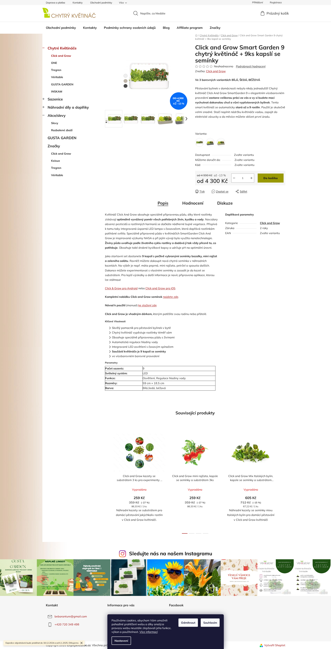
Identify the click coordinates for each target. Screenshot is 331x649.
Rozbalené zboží (61, 130)
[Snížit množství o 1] (234, 178)
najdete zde (170, 296)
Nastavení (121, 640)
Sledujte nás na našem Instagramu (170, 553)
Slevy (54, 123)
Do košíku (270, 178)
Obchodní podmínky (101, 2)
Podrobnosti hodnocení (250, 66)
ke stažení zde (147, 305)
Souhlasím (210, 622)
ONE (54, 63)
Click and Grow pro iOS (160, 288)
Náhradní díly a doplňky (68, 107)
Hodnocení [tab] (192, 203)
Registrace (276, 2)
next (282, 482)
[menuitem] (60, 28)
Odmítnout (188, 622)
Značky (54, 146)
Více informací (149, 632)
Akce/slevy (57, 115)
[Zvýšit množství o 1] (251, 178)
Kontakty (78, 2)
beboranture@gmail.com (71, 616)
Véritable (57, 77)
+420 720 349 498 (67, 624)
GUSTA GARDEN (62, 84)
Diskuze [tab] (225, 203)
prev (108, 482)
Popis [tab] (163, 203)
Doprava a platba (55, 2)
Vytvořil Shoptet (274, 645)
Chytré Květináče (62, 48)
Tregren (56, 70)
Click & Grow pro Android (121, 288)
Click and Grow (61, 55)
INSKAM (56, 91)
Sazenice (55, 99)
